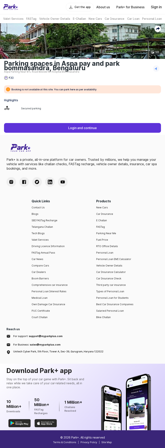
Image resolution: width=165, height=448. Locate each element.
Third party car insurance (111, 284)
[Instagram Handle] (11, 182)
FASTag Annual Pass (43, 252)
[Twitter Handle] (37, 182)
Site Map (106, 442)
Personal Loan (104, 252)
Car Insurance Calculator (111, 272)
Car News (37, 259)
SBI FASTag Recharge (44, 220)
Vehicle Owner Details (109, 265)
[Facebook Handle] (24, 182)
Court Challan (39, 317)
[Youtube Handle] (63, 182)
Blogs (35, 213)
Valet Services (40, 239)
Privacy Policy (88, 442)
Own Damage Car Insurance (48, 304)
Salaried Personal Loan (110, 310)
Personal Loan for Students (112, 297)
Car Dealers (39, 272)
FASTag (100, 226)
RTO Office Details (107, 246)
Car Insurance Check (108, 278)
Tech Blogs (38, 233)
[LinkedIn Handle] (50, 182)
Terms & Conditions (64, 442)
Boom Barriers (40, 278)
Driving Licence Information (48, 246)
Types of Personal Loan (110, 291)
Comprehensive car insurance (50, 284)
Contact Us (38, 207)
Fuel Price (102, 239)
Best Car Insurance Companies (114, 304)
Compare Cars (40, 265)
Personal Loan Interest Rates (49, 291)
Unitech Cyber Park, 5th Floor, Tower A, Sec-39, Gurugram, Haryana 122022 (58, 351)
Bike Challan (103, 317)
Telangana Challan (42, 226)
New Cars (102, 207)
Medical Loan (39, 297)
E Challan (101, 220)
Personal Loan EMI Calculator (113, 259)
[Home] (10, 7)
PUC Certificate (41, 310)
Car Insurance (104, 213)
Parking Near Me (106, 233)
